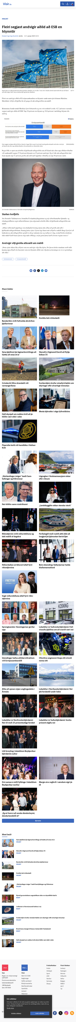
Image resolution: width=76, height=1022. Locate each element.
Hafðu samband (26, 981)
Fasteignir (63, 971)
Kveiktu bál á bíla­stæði (49, 318)
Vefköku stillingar (16, 1013)
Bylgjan (62, 981)
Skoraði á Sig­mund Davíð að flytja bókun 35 (30, 851)
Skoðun (49, 979)
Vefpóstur (24, 994)
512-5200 (27, 976)
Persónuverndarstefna (9, 980)
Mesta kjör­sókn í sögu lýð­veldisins (54, 412)
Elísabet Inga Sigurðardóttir (10, 36)
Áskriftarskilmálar (26, 986)
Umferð (23, 991)
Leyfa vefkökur (39, 1013)
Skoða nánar (10, 1008)
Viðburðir (63, 976)
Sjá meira (38, 821)
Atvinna (62, 973)
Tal (61, 989)
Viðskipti (49, 971)
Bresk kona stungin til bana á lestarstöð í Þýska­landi (33, 929)
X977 (62, 986)
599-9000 (8, 988)
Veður (62, 979)
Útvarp (49, 984)
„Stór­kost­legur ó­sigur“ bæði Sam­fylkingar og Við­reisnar (34, 884)
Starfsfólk (24, 988)
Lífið (48, 976)
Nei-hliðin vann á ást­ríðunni (15, 504)
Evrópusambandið (21, 259)
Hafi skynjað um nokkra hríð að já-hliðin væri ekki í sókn (35, 940)
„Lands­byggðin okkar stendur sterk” (55, 506)
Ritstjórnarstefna (26, 983)
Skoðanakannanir (8, 259)
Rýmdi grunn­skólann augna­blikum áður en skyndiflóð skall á (36, 895)
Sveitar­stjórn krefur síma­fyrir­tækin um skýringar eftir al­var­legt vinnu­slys (40, 918)
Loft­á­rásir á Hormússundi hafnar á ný (28, 906)
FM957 (62, 984)
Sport (48, 973)
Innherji (62, 968)
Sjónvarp (49, 981)
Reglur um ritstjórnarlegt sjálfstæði (9, 977)
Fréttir (48, 968)
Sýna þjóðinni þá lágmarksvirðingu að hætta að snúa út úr (35, 840)
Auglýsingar (25, 978)
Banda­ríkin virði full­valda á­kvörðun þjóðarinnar (32, 862)
